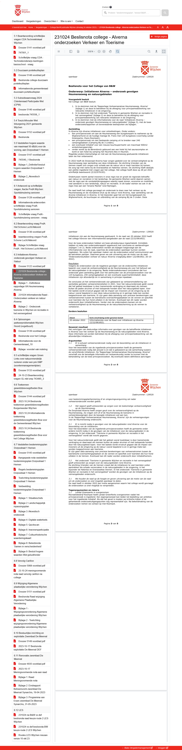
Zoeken (105, 7)
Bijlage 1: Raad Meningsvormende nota (25, 679)
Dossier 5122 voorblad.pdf (31, 266)
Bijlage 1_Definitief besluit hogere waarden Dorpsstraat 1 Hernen (29, 168)
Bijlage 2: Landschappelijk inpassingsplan (29, 505)
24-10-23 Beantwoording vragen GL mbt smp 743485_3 (29, 377)
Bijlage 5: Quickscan (28, 525)
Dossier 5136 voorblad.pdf (31, 232)
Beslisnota (23, 137)
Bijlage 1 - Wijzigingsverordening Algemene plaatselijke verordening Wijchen (30, 611)
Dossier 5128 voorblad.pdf (31, 197)
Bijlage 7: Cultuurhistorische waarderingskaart (30, 536)
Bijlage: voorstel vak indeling (32, 349)
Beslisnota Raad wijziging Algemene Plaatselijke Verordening (29, 600)
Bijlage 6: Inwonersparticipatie (33, 530)
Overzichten (50, 21)
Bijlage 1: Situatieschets (30, 498)
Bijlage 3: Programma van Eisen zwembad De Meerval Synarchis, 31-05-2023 (29, 700)
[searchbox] (131, 12)
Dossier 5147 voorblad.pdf (31, 155)
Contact (79, 21)
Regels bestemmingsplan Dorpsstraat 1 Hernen (29, 471)
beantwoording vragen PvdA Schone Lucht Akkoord (30, 238)
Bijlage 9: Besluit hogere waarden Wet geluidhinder (28, 553)
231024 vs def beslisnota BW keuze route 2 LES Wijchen (31, 728)
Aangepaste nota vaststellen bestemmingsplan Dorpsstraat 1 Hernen (30, 461)
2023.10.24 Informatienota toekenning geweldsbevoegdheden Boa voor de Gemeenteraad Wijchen (30, 418)
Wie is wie (66, 21)
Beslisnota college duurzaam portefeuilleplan (31, 82)
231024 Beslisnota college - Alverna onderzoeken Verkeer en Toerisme (30, 274)
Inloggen (161, 748)
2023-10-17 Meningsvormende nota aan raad (30, 670)
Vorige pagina (160, 36)
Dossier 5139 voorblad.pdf (31, 331)
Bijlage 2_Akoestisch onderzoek (27, 178)
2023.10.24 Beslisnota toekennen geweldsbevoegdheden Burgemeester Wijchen (31, 404)
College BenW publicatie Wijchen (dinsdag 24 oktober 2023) (73, 27)
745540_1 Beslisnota (29, 160)
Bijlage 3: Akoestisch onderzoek (27, 513)
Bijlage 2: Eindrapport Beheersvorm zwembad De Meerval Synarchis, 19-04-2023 (29, 689)
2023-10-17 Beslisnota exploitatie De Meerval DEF (28, 648)
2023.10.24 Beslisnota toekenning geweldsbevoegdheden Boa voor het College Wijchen (30, 433)
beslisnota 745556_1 (29, 114)
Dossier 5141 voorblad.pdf (31, 47)
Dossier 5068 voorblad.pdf (31, 565)
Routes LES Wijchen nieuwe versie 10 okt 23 (30, 737)
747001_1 (23, 52)
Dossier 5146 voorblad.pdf (31, 109)
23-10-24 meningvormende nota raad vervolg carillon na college (30, 574)
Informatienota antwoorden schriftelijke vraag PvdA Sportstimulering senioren (29, 206)
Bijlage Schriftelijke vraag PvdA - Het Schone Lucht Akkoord (31, 247)
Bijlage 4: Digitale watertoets (32, 520)
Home (30, 27)
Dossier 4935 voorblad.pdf (31, 664)
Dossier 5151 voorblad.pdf (31, 591)
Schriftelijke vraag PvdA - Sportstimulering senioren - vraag (30, 216)
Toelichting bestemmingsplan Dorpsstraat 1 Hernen (31, 480)
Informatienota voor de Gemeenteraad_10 (27, 343)
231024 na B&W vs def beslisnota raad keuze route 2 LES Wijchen (31, 718)
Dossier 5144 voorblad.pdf (31, 396)
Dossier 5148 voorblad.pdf (31, 75)
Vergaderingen (33, 21)
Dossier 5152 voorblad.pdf (31, 132)
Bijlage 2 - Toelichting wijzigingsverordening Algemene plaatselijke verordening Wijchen (30, 623)
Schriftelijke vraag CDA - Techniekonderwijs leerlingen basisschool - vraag (28, 61)
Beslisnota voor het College (32, 336)
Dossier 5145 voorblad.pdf (31, 453)
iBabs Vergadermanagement (137, 748)
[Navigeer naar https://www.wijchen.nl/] (21, 10)
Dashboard (17, 21)
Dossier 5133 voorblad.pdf (31, 370)
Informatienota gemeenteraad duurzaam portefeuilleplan (31, 90)
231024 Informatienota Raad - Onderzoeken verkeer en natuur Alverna (31, 298)
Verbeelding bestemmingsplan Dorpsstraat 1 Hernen (30, 489)
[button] (165, 12)
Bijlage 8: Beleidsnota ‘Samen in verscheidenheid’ (28, 545)
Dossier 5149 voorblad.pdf (31, 641)
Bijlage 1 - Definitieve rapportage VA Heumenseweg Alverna (29, 286)
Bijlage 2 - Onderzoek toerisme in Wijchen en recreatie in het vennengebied (31, 310)
